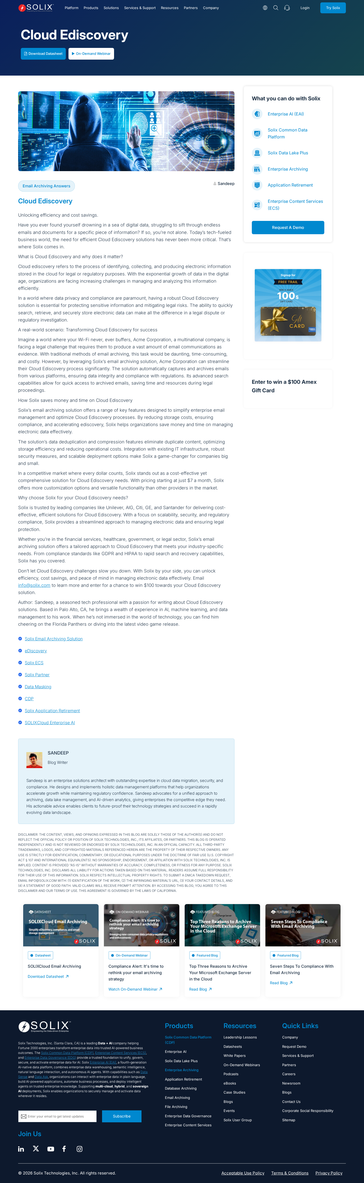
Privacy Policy (329, 1173)
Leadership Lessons (240, 1037)
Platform (71, 8)
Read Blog (198, 989)
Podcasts (231, 1074)
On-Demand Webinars (242, 1065)
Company (211, 8)
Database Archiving (181, 1088)
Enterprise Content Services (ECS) (120, 1053)
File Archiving (176, 1106)
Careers (289, 1074)
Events (229, 1110)
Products (91, 8)
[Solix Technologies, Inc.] (36, 8)
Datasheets (233, 1046)
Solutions (111, 8)
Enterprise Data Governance (188, 1116)
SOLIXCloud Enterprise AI (50, 722)
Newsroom (291, 1083)
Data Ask (41, 1077)
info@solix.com (34, 585)
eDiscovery (36, 650)
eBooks (230, 1083)
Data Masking (38, 686)
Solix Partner (37, 674)
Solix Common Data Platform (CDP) (67, 1053)
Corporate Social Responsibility (307, 1110)
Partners (191, 8)
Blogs (228, 1101)
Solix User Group (238, 1120)
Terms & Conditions (290, 1173)
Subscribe (122, 1116)
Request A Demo (288, 227)
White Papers (235, 1055)
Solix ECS (34, 662)
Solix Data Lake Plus (288, 152)
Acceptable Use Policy (242, 1173)
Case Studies (234, 1092)
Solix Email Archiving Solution (54, 638)
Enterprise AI (175, 1051)
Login (305, 8)
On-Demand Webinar (93, 53)
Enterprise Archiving (288, 169)
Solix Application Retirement (52, 710)
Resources (170, 8)
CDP (29, 698)
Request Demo (294, 1046)
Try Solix (333, 8)
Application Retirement (290, 185)
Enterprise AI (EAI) (286, 114)
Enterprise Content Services (188, 1125)
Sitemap (288, 1120)
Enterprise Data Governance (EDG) (50, 1058)
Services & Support (140, 8)
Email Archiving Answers (46, 185)
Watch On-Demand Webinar (132, 989)
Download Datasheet (45, 53)
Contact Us (291, 1101)
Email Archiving (177, 1097)
